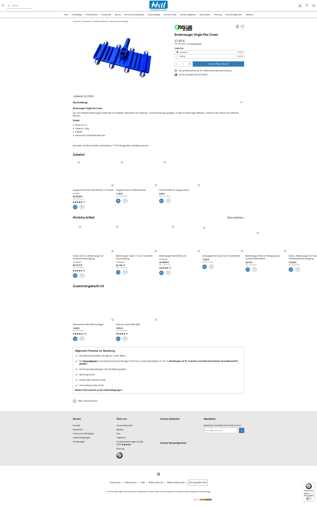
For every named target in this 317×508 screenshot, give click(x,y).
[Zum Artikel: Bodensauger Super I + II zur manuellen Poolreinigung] (137, 239)
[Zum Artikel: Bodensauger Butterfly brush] (180, 239)
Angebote (121, 437)
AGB (143, 482)
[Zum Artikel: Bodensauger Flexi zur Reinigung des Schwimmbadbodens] (266, 239)
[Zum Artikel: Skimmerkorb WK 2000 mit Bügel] (94, 307)
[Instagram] (158, 474)
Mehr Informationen (87, 400)
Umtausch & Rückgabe (83, 433)
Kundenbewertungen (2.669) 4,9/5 (129, 443)
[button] (237, 27)
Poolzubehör (86, 21)
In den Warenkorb (218, 63)
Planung (120, 448)
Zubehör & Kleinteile (100, 21)
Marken (120, 429)
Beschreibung (80, 102)
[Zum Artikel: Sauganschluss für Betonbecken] (137, 173)
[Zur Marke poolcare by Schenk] (183, 28)
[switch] (308, 498)
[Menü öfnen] (4, 6)
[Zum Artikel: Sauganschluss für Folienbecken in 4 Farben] (94, 173)
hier (208, 492)
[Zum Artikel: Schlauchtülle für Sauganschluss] (180, 173)
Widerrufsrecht (156, 482)
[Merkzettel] (307, 5)
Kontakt (76, 425)
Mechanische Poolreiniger (118, 21)
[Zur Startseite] (158, 6)
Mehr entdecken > (235, 217)
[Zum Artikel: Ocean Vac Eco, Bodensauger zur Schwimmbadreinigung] (94, 239)
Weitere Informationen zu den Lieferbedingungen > (99, 390)
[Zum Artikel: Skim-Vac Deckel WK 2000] (137, 307)
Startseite (76, 21)
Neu (118, 433)
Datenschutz (131, 482)
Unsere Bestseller (124, 425)
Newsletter (78, 429)
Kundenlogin (79, 441)
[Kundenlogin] (300, 5)
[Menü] (313, 483)
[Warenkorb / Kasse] (313, 5)
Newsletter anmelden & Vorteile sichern (222, 425)
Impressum (115, 482)
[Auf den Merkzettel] (242, 27)
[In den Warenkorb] (75, 207)
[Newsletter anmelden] (241, 430)
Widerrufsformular (176, 482)
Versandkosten (195, 44)
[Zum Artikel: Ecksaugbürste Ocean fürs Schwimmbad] (223, 239)
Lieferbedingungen (82, 437)
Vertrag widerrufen (198, 482)
